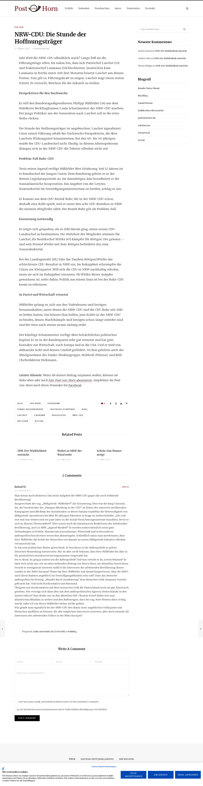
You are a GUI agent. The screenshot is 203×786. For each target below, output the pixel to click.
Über (72, 759)
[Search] (187, 8)
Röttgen (22, 421)
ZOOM (141, 140)
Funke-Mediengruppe (30, 409)
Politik (19, 27)
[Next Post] (200, 628)
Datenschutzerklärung (97, 759)
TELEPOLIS (144, 133)
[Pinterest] (126, 403)
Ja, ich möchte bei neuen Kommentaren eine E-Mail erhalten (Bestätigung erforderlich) (62, 709)
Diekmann (54, 403)
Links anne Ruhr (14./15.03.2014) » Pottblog (55, 631)
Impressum (126, 759)
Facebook (74, 385)
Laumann (39, 415)
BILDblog (143, 95)
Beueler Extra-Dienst (148, 88)
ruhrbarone (144, 125)
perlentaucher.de (147, 118)
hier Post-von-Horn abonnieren (70, 380)
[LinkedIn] (7, 82)
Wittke (39, 421)
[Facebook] (7, 66)
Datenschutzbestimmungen (104, 766)
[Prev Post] (2, 628)
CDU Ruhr (35, 403)
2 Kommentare (41, 49)
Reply (125, 487)
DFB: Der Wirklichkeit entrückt (171, 51)
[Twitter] (7, 74)
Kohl (85, 409)
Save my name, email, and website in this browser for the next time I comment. (58, 701)
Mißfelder (59, 415)
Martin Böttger (145, 65)
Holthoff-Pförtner (62, 409)
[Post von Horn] (36, 8)
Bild (20, 403)
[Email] (7, 90)
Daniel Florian (145, 103)
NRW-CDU (78, 415)
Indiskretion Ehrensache (151, 110)
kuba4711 (20, 486)
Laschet (22, 415)
